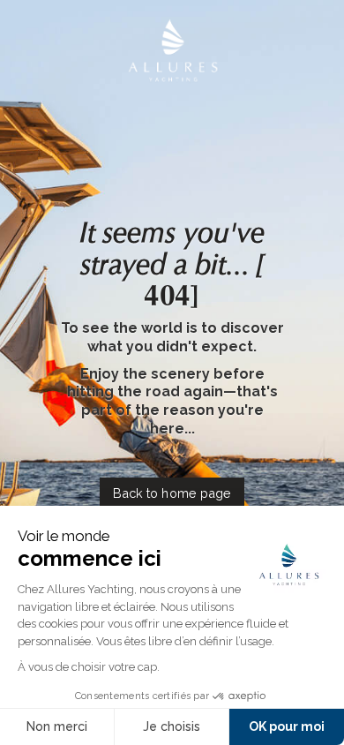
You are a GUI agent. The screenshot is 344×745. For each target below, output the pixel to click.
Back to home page (171, 492)
